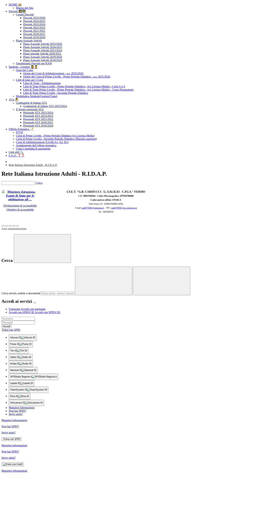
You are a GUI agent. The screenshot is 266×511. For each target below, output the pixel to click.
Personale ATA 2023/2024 (38, 112)
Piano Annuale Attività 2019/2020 (42, 56)
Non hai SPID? (17, 410)
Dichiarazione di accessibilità (20, 205)
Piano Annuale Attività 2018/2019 (42, 60)
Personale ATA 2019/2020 (38, 125)
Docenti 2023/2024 (34, 24)
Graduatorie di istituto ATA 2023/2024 (45, 106)
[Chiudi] (42, 248)
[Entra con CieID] (12, 464)
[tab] (27, 309)
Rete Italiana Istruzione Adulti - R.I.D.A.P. (33, 164)
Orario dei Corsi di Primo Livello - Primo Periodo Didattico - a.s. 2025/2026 (66, 76)
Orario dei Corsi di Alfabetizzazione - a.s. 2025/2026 (53, 73)
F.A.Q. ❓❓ (17, 155)
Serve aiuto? (16, 414)
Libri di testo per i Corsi (29, 79)
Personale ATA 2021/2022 (38, 119)
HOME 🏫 (15, 4)
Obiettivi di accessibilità (20, 209)
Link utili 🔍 (16, 152)
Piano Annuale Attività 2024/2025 (42, 47)
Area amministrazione (13, 228)
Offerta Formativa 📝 (21, 129)
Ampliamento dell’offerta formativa (36, 145)
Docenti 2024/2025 (34, 21)
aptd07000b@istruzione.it (93, 208)
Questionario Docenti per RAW (34, 63)
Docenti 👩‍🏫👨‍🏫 (17, 11)
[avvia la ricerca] (161, 281)
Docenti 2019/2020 (34, 37)
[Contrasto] (13, 225)
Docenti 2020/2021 (34, 34)
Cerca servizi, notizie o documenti (20, 293)
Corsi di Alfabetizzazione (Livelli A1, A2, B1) (42, 142)
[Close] (34, 302)
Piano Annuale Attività (29, 40)
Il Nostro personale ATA (30, 109)
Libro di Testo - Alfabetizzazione (42, 83)
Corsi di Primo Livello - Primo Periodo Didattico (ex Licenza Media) (55, 135)
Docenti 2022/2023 (34, 27)
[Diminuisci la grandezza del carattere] (6, 225)
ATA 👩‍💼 (13, 99)
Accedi (6, 326)
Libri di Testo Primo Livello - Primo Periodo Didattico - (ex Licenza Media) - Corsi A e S (74, 86)
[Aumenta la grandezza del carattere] (2, 225)
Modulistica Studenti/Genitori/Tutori (36, 96)
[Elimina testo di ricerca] (103, 281)
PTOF (19, 132)
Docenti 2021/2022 (34, 30)
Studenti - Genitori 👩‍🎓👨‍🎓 (23, 66)
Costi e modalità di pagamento (33, 148)
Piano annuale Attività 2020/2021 (42, 53)
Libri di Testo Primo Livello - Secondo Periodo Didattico (55, 92)
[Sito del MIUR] (20, 199)
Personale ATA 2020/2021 (38, 122)
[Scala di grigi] (10, 225)
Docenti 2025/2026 (34, 17)
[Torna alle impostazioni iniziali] (17, 225)
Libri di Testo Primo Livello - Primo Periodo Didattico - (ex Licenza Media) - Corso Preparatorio (78, 89)
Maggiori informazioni (21, 407)
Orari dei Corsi (24, 70)
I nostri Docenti (25, 14)
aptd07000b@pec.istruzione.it (124, 208)
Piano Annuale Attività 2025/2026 (42, 43)
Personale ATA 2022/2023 (38, 115)
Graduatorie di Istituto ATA (31, 102)
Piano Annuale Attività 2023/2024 (42, 50)
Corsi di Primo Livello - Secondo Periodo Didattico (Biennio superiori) (56, 138)
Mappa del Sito (24, 7)
